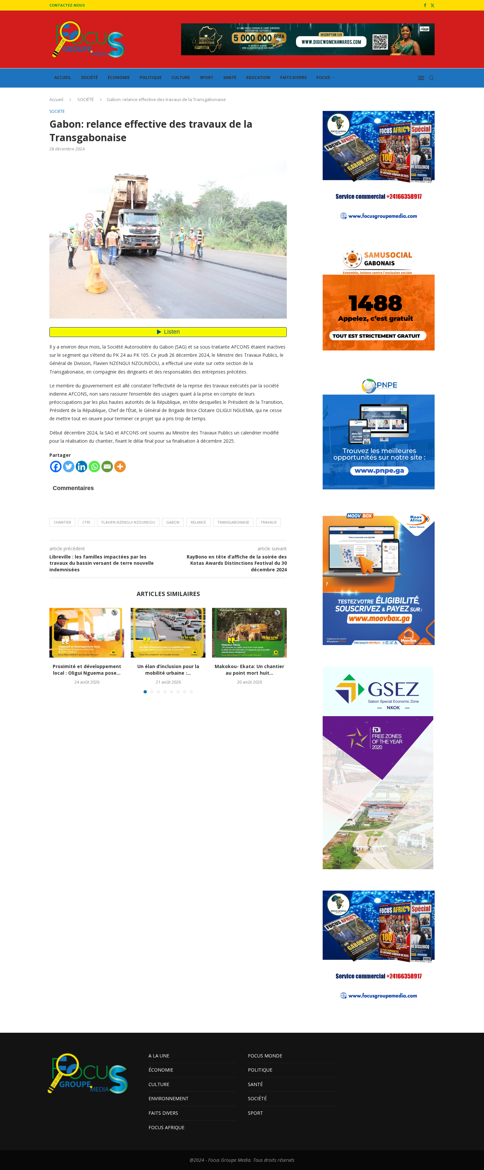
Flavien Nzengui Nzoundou (128, 522)
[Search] (431, 78)
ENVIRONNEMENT (168, 1098)
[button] (58, 650)
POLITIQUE (151, 77)
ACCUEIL (62, 77)
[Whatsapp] (94, 466)
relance (198, 522)
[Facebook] (425, 5)
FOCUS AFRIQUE (166, 1127)
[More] (120, 466)
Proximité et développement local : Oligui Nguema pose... (87, 669)
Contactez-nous (67, 5)
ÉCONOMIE (119, 77)
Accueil (56, 99)
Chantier (62, 522)
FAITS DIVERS (293, 77)
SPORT (206, 77)
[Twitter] (432, 5)
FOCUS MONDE (265, 1056)
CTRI (86, 522)
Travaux (268, 522)
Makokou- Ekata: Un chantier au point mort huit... (249, 669)
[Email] (107, 466)
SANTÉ (229, 77)
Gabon (172, 522)
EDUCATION (258, 77)
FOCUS (323, 77)
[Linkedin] (81, 466)
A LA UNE (158, 1056)
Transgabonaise (233, 522)
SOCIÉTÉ (89, 77)
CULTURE (181, 77)
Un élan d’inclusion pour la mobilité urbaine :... (168, 669)
